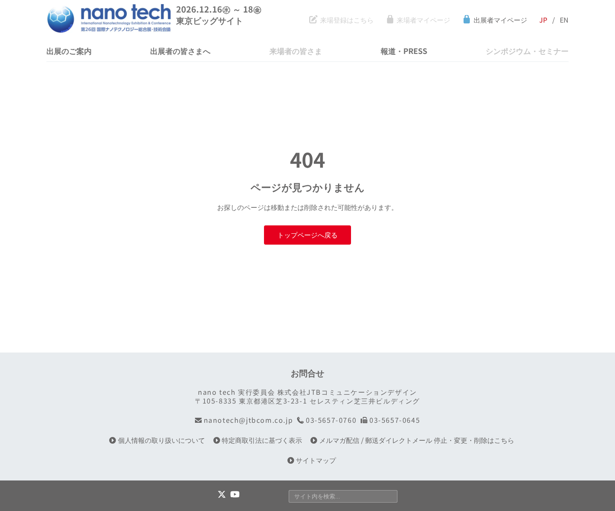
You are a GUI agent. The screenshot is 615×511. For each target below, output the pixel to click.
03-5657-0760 (331, 420)
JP (543, 20)
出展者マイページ (500, 20)
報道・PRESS (404, 50)
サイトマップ (316, 460)
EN (564, 20)
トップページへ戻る (307, 235)
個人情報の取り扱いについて (161, 440)
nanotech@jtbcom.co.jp (248, 420)
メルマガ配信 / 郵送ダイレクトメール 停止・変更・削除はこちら (416, 440)
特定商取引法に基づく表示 (262, 440)
